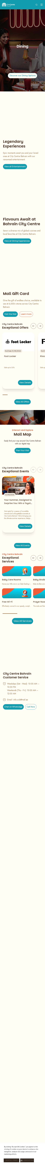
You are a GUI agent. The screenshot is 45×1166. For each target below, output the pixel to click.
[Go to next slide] (40, 326)
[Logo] (8, 5)
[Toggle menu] (41, 5)
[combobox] (36, 4)
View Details (25, 382)
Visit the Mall (10, 314)
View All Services (23, 621)
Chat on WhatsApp (13, 707)
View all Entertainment (15, 166)
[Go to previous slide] (33, 326)
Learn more (26, 314)
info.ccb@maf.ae (20, 699)
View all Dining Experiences (17, 241)
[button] (27, 1160)
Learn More (22, 77)
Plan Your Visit (22, 450)
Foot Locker (10, 356)
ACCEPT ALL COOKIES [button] (11, 1160)
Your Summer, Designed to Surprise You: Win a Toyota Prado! (18, 501)
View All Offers (22, 402)
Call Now (31, 707)
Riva (42, 356)
